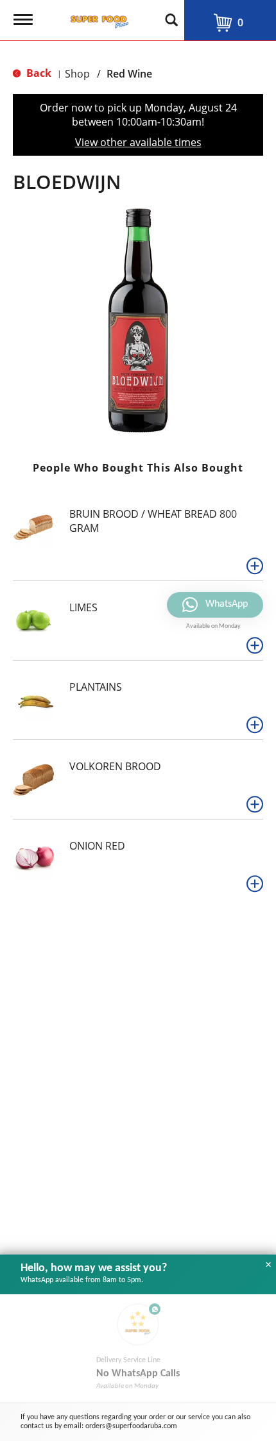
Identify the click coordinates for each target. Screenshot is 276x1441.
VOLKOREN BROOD (115, 766)
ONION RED (97, 846)
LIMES (83, 607)
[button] (254, 565)
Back (37, 73)
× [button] (268, 1265)
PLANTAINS (95, 687)
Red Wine (129, 74)
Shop (77, 74)
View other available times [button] (138, 142)
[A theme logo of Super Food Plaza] (97, 18)
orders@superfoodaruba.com (131, 1426)
